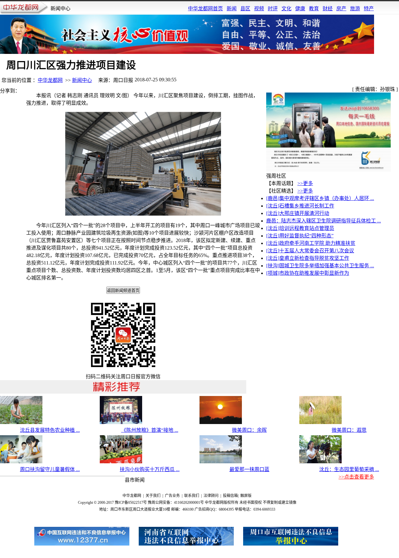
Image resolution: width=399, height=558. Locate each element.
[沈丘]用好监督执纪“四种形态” (300, 235)
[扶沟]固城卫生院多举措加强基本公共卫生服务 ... (320, 265)
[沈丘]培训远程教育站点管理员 (300, 228)
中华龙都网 (50, 80)
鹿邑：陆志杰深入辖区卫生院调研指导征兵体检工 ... (323, 220)
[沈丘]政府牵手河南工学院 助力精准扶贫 (310, 243)
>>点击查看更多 (356, 476)
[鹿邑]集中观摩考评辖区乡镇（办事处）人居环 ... (320, 198)
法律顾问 (211, 496)
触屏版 (246, 496)
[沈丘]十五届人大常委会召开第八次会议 (310, 250)
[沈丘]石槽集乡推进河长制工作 (300, 205)
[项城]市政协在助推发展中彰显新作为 (307, 273)
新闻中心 (82, 80)
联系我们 (191, 496)
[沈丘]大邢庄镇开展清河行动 (297, 213)
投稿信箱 (230, 496)
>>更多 (305, 183)
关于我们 (153, 496)
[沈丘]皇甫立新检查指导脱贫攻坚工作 (307, 258)
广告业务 (172, 496)
